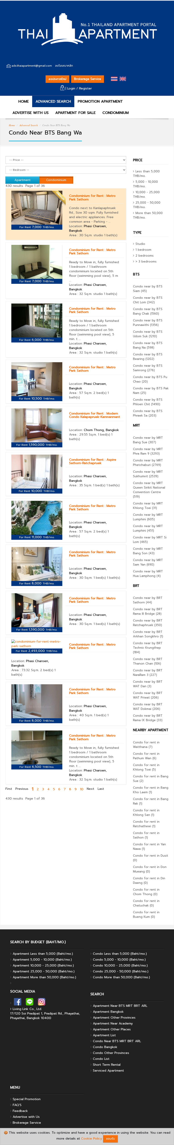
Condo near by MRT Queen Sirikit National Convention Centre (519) (149, 490)
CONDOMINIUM (115, 113)
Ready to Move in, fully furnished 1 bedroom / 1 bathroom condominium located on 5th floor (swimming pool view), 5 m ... (94, 271)
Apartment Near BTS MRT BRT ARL (120, 1005)
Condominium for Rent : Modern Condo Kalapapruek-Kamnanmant (94, 415)
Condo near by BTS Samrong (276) (147, 368)
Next (90, 788)
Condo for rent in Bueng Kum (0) (146, 914)
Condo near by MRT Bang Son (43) (148, 551)
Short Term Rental (107, 1064)
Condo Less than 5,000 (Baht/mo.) (120, 953)
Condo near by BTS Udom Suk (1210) (147, 334)
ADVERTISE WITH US (30, 113)
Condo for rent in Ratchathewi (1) (146, 824)
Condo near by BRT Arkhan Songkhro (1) (148, 634)
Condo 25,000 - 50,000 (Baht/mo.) (120, 971)
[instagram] (41, 1003)
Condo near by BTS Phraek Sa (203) (147, 413)
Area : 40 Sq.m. (81, 715)
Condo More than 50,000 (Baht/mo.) (121, 977)
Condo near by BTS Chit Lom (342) (147, 300)
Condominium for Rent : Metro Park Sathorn (92, 197)
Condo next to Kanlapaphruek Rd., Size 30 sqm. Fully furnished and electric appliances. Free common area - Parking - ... (93, 215)
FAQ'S (17, 1105)
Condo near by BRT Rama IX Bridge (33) (147, 718)
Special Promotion (27, 1099)
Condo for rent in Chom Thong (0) (146, 891)
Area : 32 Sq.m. (80, 294)
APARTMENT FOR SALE (75, 113)
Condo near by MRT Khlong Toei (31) (148, 505)
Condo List (101, 1058)
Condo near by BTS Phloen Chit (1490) (147, 402)
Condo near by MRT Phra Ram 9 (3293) (148, 451)
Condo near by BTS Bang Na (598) (147, 345)
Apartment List (104, 1035)
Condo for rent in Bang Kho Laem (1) (150, 790)
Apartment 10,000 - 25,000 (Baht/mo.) (43, 965)
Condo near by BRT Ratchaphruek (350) (147, 622)
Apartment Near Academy (113, 1023)
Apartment (22, 180)
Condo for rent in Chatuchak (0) (146, 903)
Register (85, 88)
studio (98, 235)
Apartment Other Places (112, 1029)
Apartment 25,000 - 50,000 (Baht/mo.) (44, 971)
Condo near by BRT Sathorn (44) (147, 600)
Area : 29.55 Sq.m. (83, 434)
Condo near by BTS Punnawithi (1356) (147, 322)
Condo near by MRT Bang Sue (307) (148, 440)
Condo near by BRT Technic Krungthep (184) (147, 647)
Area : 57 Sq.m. (80, 393)
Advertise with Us (26, 1116)
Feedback (20, 1111)
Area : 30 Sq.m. (80, 235)
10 (81, 789)
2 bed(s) (99, 393)
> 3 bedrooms (146, 261)
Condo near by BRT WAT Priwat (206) (147, 695)
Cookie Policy (91, 1138)
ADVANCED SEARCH (53, 101)
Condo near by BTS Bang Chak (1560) (147, 311)
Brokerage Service (87, 79)
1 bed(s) (104, 434)
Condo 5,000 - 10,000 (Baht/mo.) (119, 959)
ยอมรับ (110, 1138)
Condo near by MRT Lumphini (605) (148, 517)
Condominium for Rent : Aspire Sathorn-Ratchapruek (92, 461)
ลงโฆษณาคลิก (64, 66)
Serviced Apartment (108, 1070)
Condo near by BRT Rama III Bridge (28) (147, 611)
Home (12, 125)
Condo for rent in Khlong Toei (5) (146, 767)
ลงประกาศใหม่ (57, 79)
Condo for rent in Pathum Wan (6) (146, 756)
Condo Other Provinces (111, 1053)
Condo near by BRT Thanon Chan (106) (147, 661)
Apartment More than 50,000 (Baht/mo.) (44, 977)
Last (101, 788)
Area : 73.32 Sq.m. (25, 670)
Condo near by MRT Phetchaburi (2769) (148, 462)
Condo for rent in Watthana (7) (146, 744)
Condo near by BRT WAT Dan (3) (147, 684)
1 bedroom (143, 250)
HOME (23, 101)
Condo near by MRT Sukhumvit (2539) (148, 474)
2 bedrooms (144, 255)
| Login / (71, 88)
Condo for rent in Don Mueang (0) (150, 869)
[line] (29, 1003)
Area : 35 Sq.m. (80, 485)
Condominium (56, 180)
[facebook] (17, 1003)
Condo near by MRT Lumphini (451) (148, 528)
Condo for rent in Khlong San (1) (146, 812)
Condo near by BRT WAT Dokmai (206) (147, 706)
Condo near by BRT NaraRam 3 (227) (147, 672)
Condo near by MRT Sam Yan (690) (148, 562)
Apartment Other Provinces (114, 1017)
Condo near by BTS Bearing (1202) (147, 356)
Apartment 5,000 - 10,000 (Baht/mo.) (42, 959)
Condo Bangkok (105, 1047)
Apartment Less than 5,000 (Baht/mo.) (43, 953)
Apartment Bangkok (108, 1011)
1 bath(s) (110, 235)
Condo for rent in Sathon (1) (146, 835)
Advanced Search (28, 125)
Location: (88, 228)
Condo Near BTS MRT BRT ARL (117, 1041)
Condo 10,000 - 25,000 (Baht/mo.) (120, 965)
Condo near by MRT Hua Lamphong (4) (148, 573)
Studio (140, 244)
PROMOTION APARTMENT (100, 101)
